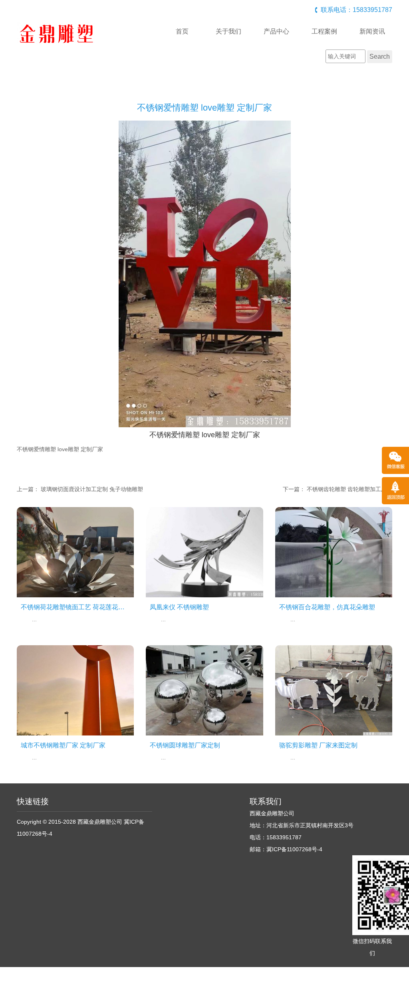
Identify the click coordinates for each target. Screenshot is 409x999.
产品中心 (276, 31)
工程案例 (324, 31)
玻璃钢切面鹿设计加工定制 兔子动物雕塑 (92, 489)
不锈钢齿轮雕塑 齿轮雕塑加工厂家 (349, 489)
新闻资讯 (372, 31)
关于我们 (228, 31)
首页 (182, 31)
